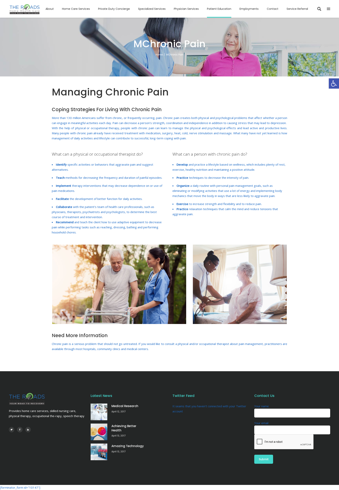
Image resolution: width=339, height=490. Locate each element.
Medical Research (124, 406)
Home (159, 54)
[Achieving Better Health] (99, 432)
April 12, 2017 (118, 411)
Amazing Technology (127, 446)
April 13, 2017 (118, 435)
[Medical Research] (99, 412)
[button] (334, 83)
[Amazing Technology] (99, 452)
